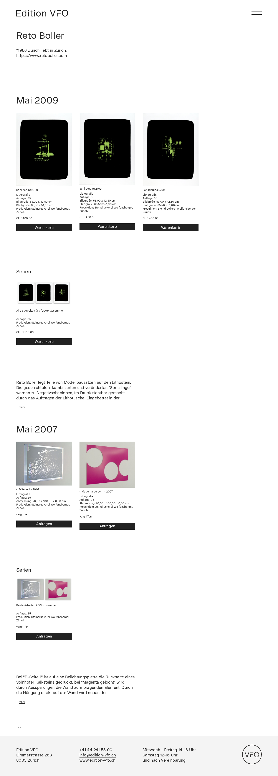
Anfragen (44, 524)
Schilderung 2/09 (90, 188)
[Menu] (257, 13)
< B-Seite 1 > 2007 (27, 489)
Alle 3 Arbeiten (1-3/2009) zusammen (40, 310)
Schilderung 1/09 (27, 190)
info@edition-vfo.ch (97, 755)
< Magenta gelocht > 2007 (96, 491)
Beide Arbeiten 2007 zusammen (36, 605)
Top (18, 728)
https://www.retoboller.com (41, 55)
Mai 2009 (37, 100)
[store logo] (42, 13)
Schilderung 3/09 (154, 190)
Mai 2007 (37, 429)
